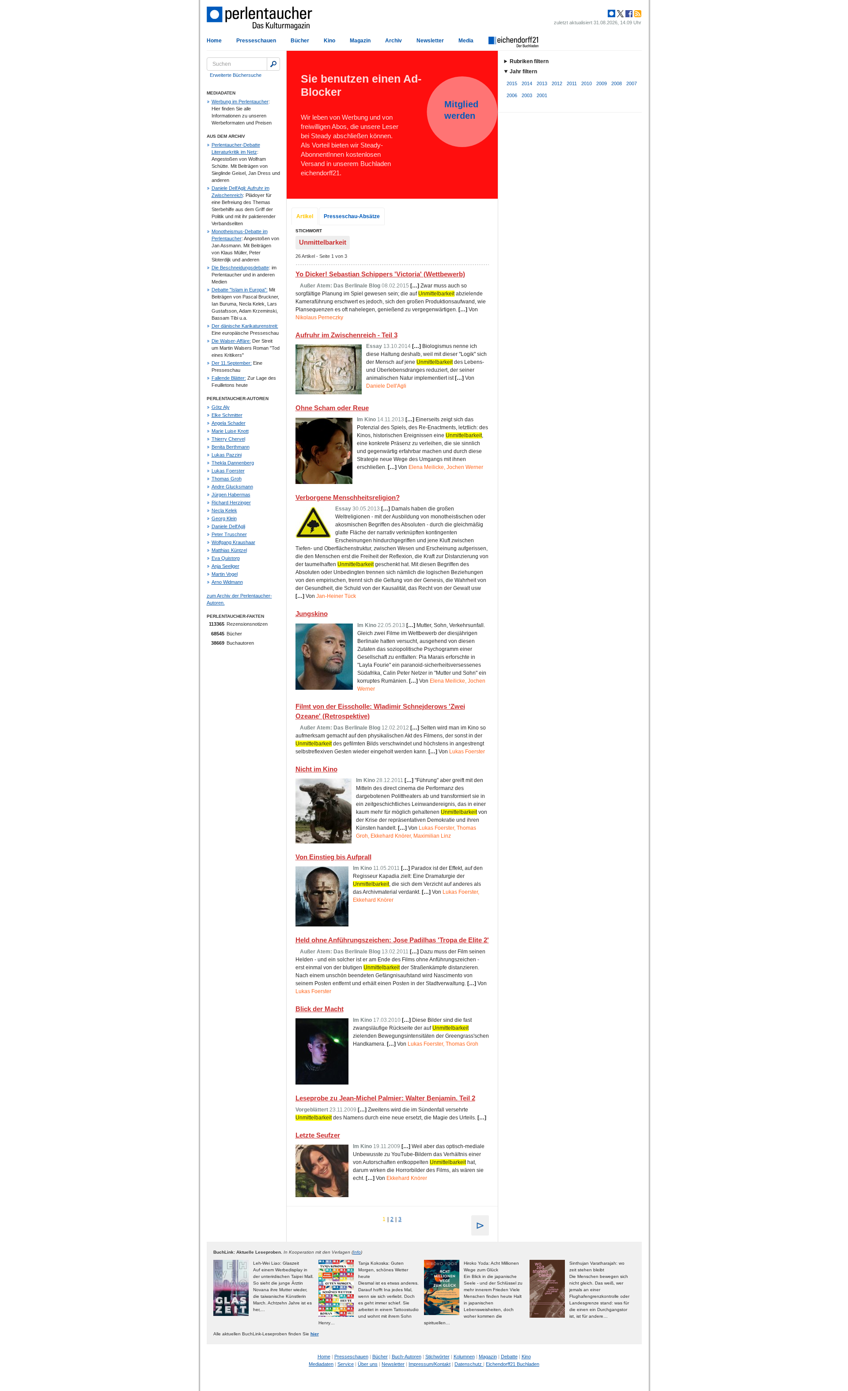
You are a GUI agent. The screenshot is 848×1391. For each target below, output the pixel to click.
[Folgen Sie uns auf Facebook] (628, 14)
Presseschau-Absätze (352, 216)
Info (357, 1252)
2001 (542, 95)
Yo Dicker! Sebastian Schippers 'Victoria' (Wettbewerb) (380, 274)
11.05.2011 (386, 868)
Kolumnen (464, 1356)
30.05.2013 (366, 509)
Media (465, 41)
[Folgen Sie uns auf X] (619, 14)
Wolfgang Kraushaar (233, 542)
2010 (586, 83)
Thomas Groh (227, 478)
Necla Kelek (224, 510)
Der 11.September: (232, 363)
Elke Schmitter (227, 415)
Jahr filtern (523, 71)
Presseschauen (256, 41)
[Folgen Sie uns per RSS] (636, 14)
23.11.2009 (342, 1110)
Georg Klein (224, 518)
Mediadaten (321, 1364)
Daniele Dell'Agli (228, 526)
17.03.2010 (387, 1020)
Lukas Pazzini (227, 454)
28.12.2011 (389, 780)
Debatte (509, 1356)
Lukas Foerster (228, 470)
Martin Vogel (225, 574)
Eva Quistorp (226, 558)
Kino (329, 41)
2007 (631, 83)
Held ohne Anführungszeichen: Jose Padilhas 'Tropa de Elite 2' (392, 940)
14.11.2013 (390, 419)
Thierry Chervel (228, 439)
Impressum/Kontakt (429, 1364)
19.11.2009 (386, 1146)
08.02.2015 (395, 286)
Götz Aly (221, 407)
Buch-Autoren (406, 1356)
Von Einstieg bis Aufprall (333, 857)
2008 (616, 83)
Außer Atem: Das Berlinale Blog (340, 286)
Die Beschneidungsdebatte (240, 267)
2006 (512, 95)
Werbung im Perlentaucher (240, 101)
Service (345, 1364)
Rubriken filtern (529, 61)
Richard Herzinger (231, 502)
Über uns (368, 1364)
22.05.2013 (391, 625)
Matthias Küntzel (229, 550)
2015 (512, 83)
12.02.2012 (395, 728)
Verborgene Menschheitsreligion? (347, 497)
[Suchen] (273, 64)
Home (214, 41)
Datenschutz (468, 1364)
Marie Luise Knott (230, 431)
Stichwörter (437, 1356)
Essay (374, 346)
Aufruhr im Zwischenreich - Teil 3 (346, 335)
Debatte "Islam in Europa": (240, 289)
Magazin (360, 41)
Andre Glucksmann (232, 486)
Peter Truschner (229, 534)
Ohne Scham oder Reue (332, 408)
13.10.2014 (397, 346)
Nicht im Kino (316, 769)
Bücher (300, 41)
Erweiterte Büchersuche (235, 75)
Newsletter (430, 41)
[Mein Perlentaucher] (611, 14)
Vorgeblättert (311, 1110)
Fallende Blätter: (229, 378)
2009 (601, 83)
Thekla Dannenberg (233, 462)
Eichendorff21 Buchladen (512, 1364)
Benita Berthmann (231, 447)
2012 (557, 83)
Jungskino (311, 613)
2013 (542, 83)
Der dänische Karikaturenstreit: (245, 326)
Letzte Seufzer (317, 1135)
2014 (527, 83)
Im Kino (366, 419)
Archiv (393, 41)
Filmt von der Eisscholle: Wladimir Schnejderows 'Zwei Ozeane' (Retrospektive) (380, 711)
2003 (527, 95)
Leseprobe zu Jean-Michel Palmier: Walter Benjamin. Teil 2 (385, 1098)
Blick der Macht (319, 1009)
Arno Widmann (227, 582)
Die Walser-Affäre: (231, 341)
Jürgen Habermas (231, 494)
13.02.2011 (395, 952)
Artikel (304, 216)
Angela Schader (229, 423)
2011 (572, 83)
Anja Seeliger (225, 566)
